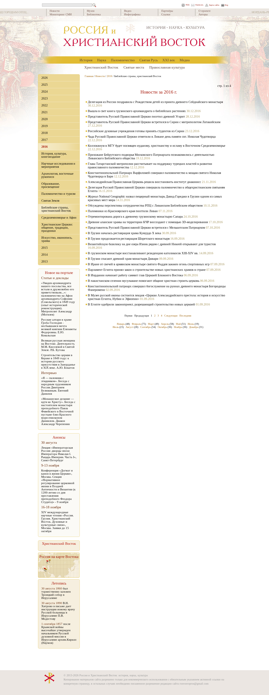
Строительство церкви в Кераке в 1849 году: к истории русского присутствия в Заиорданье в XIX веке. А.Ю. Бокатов (58, 361)
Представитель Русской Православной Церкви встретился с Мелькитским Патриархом (146, 227)
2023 (44, 98)
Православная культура (167, 67)
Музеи (91, 11)
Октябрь (162, 327)
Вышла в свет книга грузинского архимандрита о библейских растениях (137, 111)
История (86, 60)
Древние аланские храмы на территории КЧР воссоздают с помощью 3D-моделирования (148, 222)
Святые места (133, 67)
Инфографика (132, 14)
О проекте (205, 11)
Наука (101, 60)
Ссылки (165, 14)
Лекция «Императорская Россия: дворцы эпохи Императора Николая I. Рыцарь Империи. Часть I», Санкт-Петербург (58, 454)
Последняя (185, 315)
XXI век (168, 60)
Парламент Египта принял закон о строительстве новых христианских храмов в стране (147, 269)
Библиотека (94, 14)
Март (151, 323)
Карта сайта (214, 5)
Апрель (165, 323)
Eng (226, 5)
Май (178, 323)
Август (129, 327)
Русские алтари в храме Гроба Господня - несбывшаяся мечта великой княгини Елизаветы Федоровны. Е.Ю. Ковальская (58, 327)
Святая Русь (148, 60)
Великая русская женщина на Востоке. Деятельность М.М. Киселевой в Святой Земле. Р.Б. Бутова (58, 345)
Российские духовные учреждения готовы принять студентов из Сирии (136, 131)
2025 (44, 84)
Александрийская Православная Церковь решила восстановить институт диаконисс (144, 182)
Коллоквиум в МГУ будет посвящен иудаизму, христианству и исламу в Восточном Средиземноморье (156, 145)
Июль (116, 327)
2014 (44, 254)
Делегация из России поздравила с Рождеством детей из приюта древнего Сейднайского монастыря (155, 102)
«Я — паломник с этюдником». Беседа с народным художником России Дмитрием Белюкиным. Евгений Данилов (56, 385)
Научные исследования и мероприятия (58, 165)
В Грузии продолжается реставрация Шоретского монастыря (129, 238)
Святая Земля (50, 200)
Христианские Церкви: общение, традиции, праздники (57, 227)
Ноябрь (178, 327)
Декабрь (193, 327)
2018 (44, 133)
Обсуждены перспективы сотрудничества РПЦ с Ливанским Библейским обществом (145, 205)
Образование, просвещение (50, 185)
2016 (44, 146)
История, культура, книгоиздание (54, 155)
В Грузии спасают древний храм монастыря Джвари (123, 258)
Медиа (185, 60)
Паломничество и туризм (58, 193)
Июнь (191, 323)
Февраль (136, 323)
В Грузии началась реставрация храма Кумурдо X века (124, 233)
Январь (121, 323)
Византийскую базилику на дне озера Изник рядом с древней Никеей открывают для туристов (152, 244)
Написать (199, 5)
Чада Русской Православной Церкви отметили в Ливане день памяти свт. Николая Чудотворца (152, 136)
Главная (89, 76)
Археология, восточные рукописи (57, 175)
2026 (44, 77)
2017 (44, 139)
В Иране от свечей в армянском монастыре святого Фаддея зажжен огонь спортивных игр (149, 264)
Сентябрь (145, 327)
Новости (55, 11)
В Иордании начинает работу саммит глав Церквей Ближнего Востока (135, 275)
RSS (187, 5)
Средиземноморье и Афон (58, 217)
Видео (127, 11)
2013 (44, 261)
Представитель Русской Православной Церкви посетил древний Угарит (136, 116)
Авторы (203, 14)
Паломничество (123, 60)
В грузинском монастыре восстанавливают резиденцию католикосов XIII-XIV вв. (143, 253)
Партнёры (167, 11)
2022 (44, 105)
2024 (44, 91)
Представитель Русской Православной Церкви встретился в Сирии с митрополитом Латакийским (154, 122)
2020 (44, 119)
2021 (44, 112)
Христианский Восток (101, 67)
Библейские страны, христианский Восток (56, 209)
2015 (44, 247)
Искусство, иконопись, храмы (56, 239)
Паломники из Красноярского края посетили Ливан (123, 211)
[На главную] (134, 36)
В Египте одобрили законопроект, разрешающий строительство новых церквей (141, 304)
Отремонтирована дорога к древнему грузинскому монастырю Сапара (135, 216)
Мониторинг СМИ (61, 14)
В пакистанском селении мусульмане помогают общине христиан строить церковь (143, 280)
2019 (44, 126)
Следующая (170, 315)
